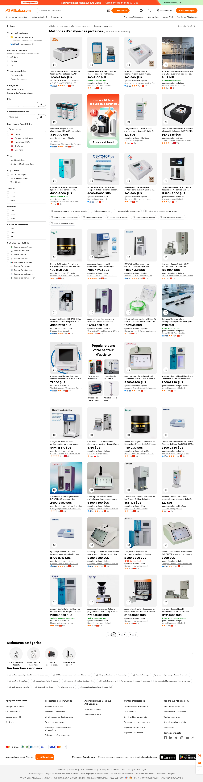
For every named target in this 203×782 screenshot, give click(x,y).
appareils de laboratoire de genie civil (97, 687)
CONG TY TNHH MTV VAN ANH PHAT (103, 276)
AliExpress (62, 769)
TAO (123, 769)
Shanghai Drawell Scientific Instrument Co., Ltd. (140, 388)
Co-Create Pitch (13, 712)
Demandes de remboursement (137, 722)
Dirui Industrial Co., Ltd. (97, 199)
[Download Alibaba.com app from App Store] (168, 757)
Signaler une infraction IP (135, 727)
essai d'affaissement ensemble (66, 217)
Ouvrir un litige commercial (135, 717)
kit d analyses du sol (45, 687)
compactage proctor (94, 217)
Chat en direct (130, 712)
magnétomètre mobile (119, 217)
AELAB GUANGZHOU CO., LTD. (63, 83)
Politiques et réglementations (57, 735)
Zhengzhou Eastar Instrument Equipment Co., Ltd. (66, 201)
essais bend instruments (145, 217)
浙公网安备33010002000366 (147, 778)
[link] (199, 755)
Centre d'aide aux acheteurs (136, 706)
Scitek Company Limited (172, 199)
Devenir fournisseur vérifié (175, 722)
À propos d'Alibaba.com (16, 700)
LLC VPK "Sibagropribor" (134, 140)
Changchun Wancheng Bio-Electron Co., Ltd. (66, 144)
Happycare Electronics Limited (137, 199)
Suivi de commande (172, 717)
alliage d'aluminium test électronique (112, 675)
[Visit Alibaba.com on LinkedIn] (170, 737)
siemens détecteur (102, 211)
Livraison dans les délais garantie (59, 717)
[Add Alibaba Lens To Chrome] (44, 757)
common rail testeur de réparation (79, 681)
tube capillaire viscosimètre (129, 211)
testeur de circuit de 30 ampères (137, 681)
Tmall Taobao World (88, 769)
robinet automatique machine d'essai (162, 211)
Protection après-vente (55, 722)
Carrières (10, 722)
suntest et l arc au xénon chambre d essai (174, 681)
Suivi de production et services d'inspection (58, 728)
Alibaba (52, 26)
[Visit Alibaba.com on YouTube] (187, 737)
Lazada (102, 769)
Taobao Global (113, 769)
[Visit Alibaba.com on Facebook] (165, 737)
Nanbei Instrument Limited (98, 85)
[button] (108, 10)
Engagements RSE (13, 717)
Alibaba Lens (18, 757)
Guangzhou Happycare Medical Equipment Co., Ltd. (140, 83)
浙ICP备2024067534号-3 (172, 778)
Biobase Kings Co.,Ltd (59, 331)
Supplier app (89, 757)
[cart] (150, 11)
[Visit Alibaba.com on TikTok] (192, 737)
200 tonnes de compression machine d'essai (73, 675)
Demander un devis (93, 715)
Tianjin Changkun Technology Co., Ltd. (66, 388)
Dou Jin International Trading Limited (177, 276)
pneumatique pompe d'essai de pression (172, 675)
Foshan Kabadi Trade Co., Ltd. (174, 85)
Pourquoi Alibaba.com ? (16, 706)
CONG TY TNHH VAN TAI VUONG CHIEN (178, 140)
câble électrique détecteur (173, 217)
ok (41, 104)
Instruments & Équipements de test (75, 26)
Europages (141, 769)
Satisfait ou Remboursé (55, 712)
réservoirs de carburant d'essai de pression (70, 211)
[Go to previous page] (108, 634)
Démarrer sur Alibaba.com (175, 712)
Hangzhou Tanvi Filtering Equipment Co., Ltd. (140, 331)
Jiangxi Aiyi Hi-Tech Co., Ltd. (173, 333)
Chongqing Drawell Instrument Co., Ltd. (103, 331)
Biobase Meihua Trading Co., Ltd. (138, 276)
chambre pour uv (67, 687)
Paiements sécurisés (54, 706)
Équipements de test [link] (103, 26)
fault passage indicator (21, 687)
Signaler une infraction (133, 733)
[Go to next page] (135, 634)
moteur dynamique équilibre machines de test (30, 675)
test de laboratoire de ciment (46, 681)
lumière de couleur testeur (64, 223)
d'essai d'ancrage (142, 675)
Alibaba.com (151, 757)
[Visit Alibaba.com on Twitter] (176, 737)
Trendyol (131, 769)
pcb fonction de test (19, 681)
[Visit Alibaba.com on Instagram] (181, 737)
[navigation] (26, 330)
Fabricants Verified (93, 709)
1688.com (73, 769)
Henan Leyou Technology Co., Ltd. (65, 276)
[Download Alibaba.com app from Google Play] (188, 757)
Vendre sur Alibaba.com (174, 706)
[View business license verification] (126, 777)
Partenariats (169, 727)
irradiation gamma (109, 681)
